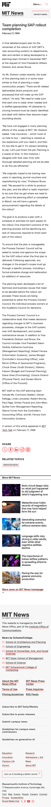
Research (30, 753)
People (25, 794)
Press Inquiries (34, 689)
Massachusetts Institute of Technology (22, 784)
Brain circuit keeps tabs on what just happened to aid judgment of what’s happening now (35, 490)
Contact (43, 794)
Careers (34, 794)
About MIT (31, 765)
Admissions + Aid (34, 757)
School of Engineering (18, 646)
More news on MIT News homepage (22, 589)
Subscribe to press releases (18, 714)
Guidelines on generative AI (18, 739)
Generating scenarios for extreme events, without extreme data (34, 522)
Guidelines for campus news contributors (18, 730)
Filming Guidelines (13, 694)
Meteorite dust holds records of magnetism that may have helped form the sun (34, 507)
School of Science (16, 662)
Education (7, 753)
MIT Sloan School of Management (24, 658)
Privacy (5, 797)
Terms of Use (9, 689)
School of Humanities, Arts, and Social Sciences (27, 652)
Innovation (7, 757)
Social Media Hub (10, 801)
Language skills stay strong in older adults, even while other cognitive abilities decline (34, 542)
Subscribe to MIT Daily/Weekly (20, 706)
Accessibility (17, 797)
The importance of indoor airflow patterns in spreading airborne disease (35, 560)
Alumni (5, 765)
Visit (4, 794)
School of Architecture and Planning (26, 642)
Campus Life (8, 761)
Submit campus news (14, 721)
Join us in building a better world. (20, 774)
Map (10, 794)
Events (17, 794)
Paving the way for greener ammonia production (32, 576)
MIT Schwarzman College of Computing (21, 668)
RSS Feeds (32, 694)
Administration (10, 465)
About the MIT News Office (10, 682)
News (28, 761)
